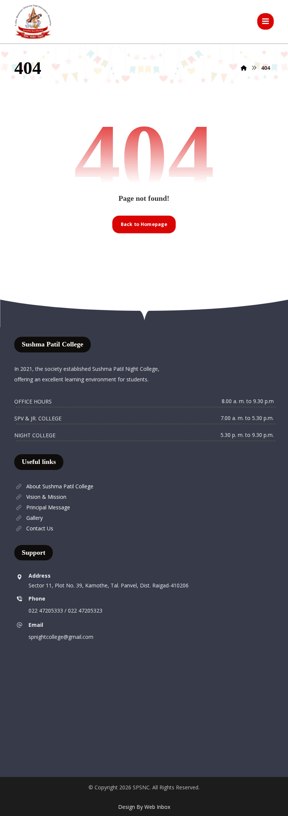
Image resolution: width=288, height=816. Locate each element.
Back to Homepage (144, 224)
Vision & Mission (46, 496)
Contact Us (39, 528)
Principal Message (48, 507)
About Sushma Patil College (59, 486)
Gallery (34, 517)
